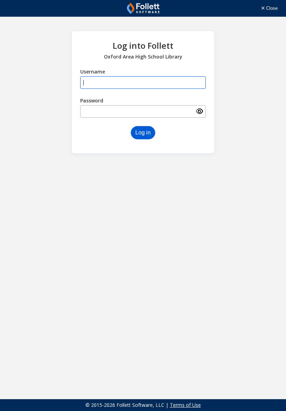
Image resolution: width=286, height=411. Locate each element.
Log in (143, 132)
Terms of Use (185, 405)
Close (271, 8)
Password (91, 100)
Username (92, 71)
